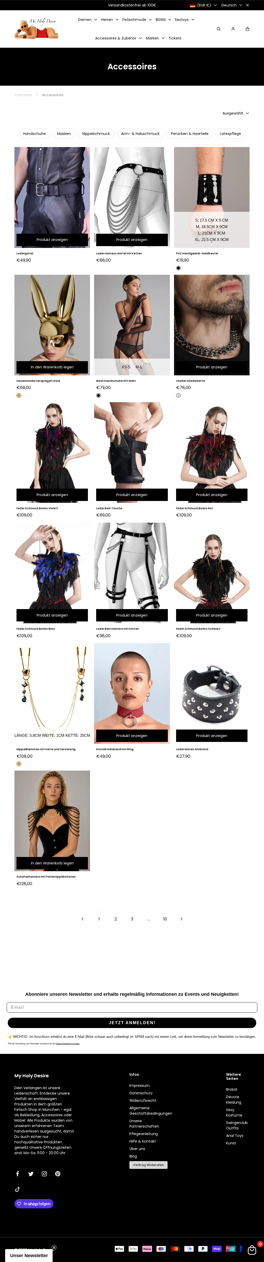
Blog (133, 1156)
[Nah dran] (247, 5)
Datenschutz (141, 1093)
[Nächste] (181, 919)
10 (165, 919)
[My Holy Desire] (36, 29)
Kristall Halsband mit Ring (115, 749)
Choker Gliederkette (190, 380)
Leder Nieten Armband (192, 749)
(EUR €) (204, 5)
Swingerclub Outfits (237, 1125)
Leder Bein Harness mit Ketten (117, 628)
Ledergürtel (24, 253)
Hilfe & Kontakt (142, 1141)
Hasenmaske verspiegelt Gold (38, 380)
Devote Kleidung (233, 1099)
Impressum (139, 1085)
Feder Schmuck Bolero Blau (35, 628)
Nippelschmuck (96, 133)
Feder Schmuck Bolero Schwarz (198, 628)
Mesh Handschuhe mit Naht (116, 380)
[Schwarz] (178, 268)
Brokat (231, 1089)
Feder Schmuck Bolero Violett (37, 508)
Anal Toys (234, 1135)
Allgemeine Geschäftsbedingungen (150, 1110)
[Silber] (178, 395)
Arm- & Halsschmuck (140, 133)
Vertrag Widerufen (148, 1165)
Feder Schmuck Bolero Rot (194, 508)
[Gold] (18, 395)
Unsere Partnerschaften (144, 1123)
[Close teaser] (54, 1247)
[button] (247, 29)
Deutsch (229, 5)
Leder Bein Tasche (109, 508)
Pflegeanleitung (143, 1133)
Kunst (231, 1143)
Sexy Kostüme (234, 1112)
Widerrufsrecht (142, 1100)
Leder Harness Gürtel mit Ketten (119, 253)
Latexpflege (230, 133)
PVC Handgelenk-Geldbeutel (197, 253)
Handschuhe (34, 133)
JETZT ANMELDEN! (132, 1023)
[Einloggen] (233, 29)
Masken (64, 133)
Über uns (137, 1148)
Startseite (23, 95)
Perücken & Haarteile (190, 133)
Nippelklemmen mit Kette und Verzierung (46, 749)
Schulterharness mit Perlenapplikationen (46, 876)
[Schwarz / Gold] (18, 764)
